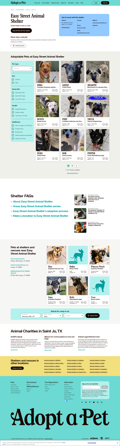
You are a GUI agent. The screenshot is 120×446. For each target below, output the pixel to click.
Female (17, 79)
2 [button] (72, 166)
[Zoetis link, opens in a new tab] (107, 438)
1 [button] (68, 166)
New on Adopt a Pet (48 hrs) (23, 125)
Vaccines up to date (21, 115)
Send (104, 387)
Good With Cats (20, 99)
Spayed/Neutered (20, 109)
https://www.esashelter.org (100, 22)
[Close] (117, 443)
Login (95, 3)
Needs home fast (20, 138)
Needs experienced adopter (23, 135)
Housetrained (19, 129)
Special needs (19, 112)
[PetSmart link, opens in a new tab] (94, 438)
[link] (55, 3)
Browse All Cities (17, 368)
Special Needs (73, 262)
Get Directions (66, 27)
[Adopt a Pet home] (18, 2)
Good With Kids (20, 92)
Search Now (94, 315)
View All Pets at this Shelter (21, 30)
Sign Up (105, 3)
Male (16, 83)
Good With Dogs (20, 96)
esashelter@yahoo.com (83, 32)
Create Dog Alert (19, 45)
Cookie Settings (48, 438)
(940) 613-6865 (81, 27)
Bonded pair (19, 132)
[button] (76, 166)
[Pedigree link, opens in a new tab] (101, 438)
